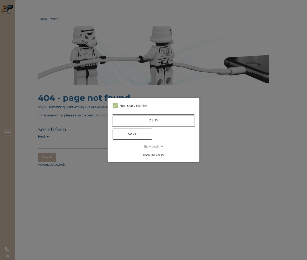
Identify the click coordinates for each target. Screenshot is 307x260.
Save (132, 134)
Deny (154, 120)
